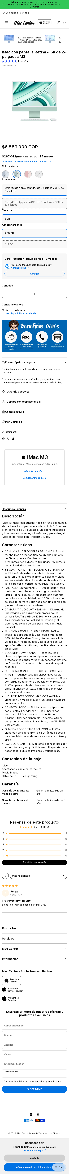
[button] (6, 22)
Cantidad (7, 285)
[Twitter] (7, 438)
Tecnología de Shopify (49, 1133)
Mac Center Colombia (27, 1133)
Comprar (34, 7)
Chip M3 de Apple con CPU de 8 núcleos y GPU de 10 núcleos (34, 203)
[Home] (24, 23)
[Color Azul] (5, 174)
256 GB (9, 233)
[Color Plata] (38, 174)
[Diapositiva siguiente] (66, 37)
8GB (7, 218)
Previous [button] (3, 4)
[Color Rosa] (27, 174)
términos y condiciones (48, 1081)
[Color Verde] (17, 174)
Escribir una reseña (34, 862)
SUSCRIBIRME (34, 1089)
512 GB (9, 244)
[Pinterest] (13, 438)
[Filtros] (5, 876)
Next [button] (66, 4)
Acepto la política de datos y (33, 1081)
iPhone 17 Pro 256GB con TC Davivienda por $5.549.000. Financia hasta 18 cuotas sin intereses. (34, 4)
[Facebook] (3, 438)
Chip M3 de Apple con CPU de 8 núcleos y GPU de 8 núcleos (34, 189)
